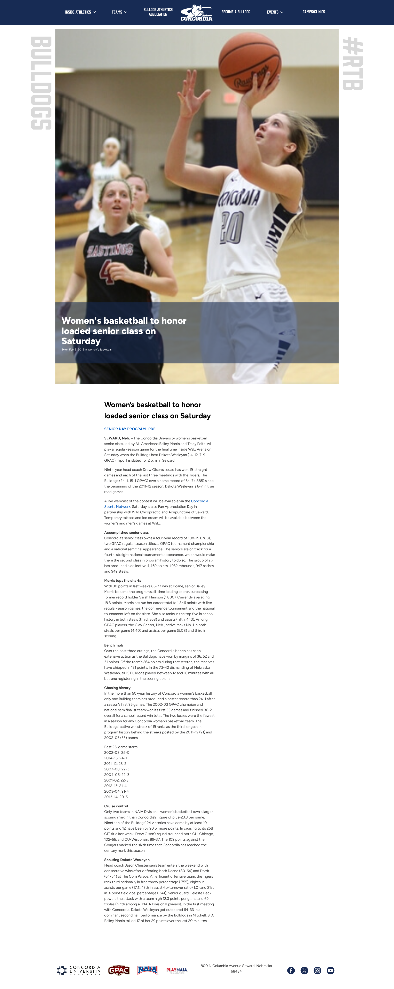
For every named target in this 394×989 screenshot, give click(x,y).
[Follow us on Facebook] (291, 970)
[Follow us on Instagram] (317, 970)
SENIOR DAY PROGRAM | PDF (129, 429)
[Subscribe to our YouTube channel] (330, 970)
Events (272, 11)
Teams (117, 11)
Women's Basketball (100, 349)
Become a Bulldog (236, 11)
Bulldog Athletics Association (158, 12)
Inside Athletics (78, 11)
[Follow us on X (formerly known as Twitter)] (304, 970)
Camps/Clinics (314, 11)
